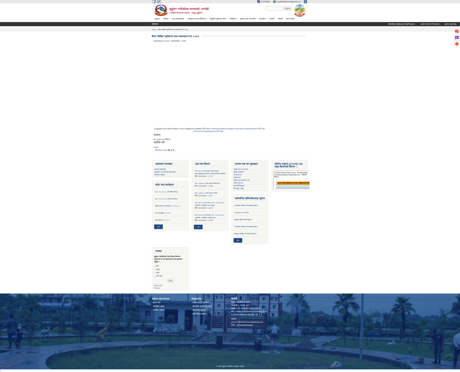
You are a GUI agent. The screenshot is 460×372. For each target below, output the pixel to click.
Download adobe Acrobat (222, 129)
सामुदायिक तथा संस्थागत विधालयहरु (165, 172)
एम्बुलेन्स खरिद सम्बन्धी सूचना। (243, 220)
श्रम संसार (290, 19)
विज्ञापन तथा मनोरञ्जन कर (242, 180)
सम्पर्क (280, 19)
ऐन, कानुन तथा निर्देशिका (162, 139)
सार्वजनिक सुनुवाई (199, 310)
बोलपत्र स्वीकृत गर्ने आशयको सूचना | (245, 234)
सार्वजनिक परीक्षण (199, 314)
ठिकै (157, 266)
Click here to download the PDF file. (208, 131)
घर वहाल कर (237, 175)
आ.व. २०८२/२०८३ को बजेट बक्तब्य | (166, 199)
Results (157, 288)
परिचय (165, 19)
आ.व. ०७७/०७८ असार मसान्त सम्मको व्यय (207, 183)
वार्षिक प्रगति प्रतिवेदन (201, 302)
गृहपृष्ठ (157, 19)
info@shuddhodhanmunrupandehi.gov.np (251, 311)
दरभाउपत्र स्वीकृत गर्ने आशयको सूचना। (246, 205)
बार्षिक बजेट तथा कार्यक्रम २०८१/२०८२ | (167, 206)
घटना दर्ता (156, 302)
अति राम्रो (159, 276)
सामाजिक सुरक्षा (158, 306)
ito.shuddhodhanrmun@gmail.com (244, 314)
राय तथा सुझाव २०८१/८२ (163, 213)
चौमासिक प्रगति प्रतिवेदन (202, 306)
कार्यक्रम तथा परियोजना (197, 19)
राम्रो (157, 273)
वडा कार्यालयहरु (178, 19)
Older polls (158, 285)
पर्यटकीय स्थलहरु (159, 175)
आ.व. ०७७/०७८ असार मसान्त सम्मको (206, 193)
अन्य (158, 227)
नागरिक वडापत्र (159, 310)
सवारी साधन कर (238, 183)
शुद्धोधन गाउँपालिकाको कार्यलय (240, 302)
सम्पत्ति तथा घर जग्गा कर (241, 169)
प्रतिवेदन (232, 19)
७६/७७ (156, 147)
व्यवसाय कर (237, 177)
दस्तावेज (262, 19)
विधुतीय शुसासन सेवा (218, 19)
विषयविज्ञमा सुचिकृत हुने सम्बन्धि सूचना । (383, 24)
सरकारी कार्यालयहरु (160, 169)
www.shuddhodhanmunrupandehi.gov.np (247, 322)
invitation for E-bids (241, 212)
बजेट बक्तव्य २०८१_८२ (162, 220)
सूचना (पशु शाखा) (431, 24)
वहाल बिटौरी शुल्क (239, 186)
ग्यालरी (271, 19)
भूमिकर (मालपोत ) (239, 172)
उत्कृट (158, 269)
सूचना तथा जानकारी (248, 19)
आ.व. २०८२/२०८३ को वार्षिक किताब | (166, 192)
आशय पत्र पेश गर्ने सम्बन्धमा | (411, 24)
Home (154, 30)
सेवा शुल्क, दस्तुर (239, 188)
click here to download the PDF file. (250, 129)
